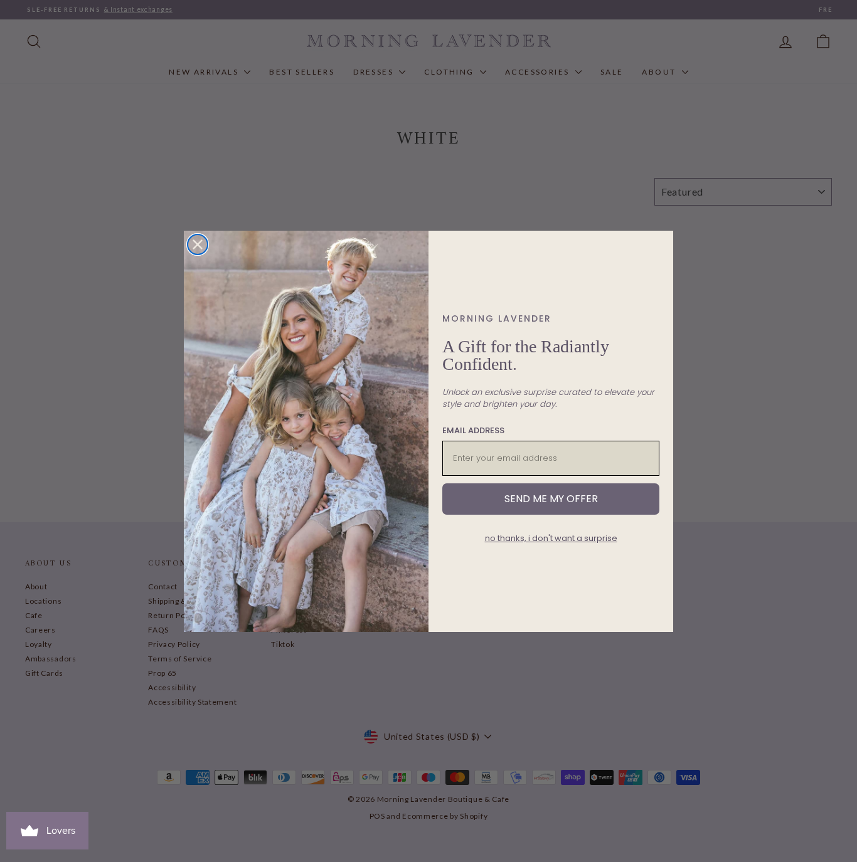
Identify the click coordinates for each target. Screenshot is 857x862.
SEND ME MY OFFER (551, 498)
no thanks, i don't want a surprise (551, 538)
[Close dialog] (198, 244)
